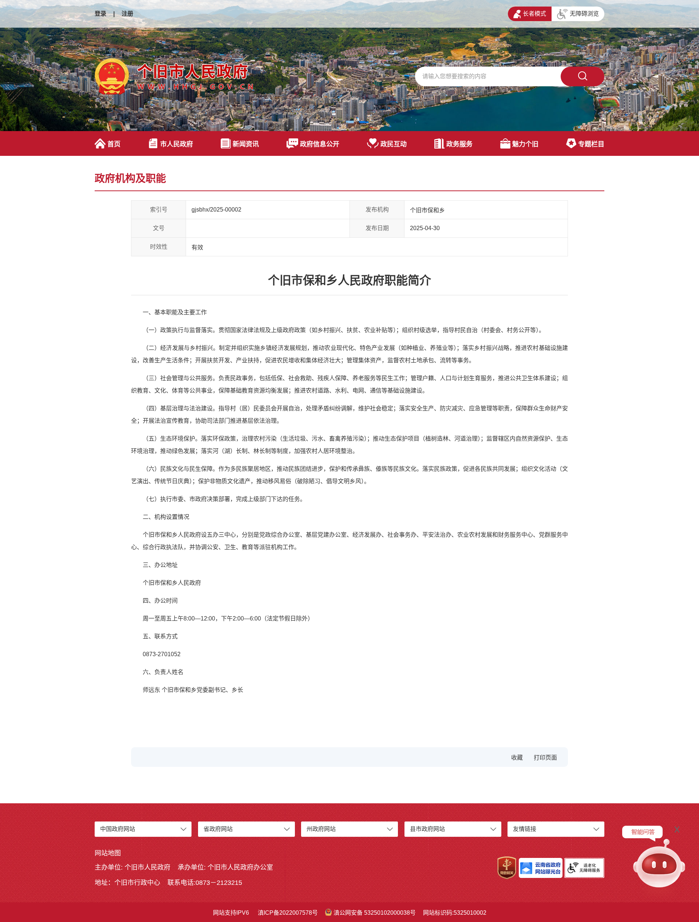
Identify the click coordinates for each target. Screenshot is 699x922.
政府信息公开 (319, 144)
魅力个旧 (525, 144)
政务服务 (459, 144)
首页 (114, 144)
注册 (127, 14)
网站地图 (108, 853)
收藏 (517, 757)
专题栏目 (591, 144)
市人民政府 (176, 144)
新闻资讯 (246, 144)
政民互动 (393, 144)
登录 (100, 14)
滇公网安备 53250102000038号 (374, 913)
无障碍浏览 (584, 14)
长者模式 (534, 14)
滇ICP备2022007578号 (288, 913)
